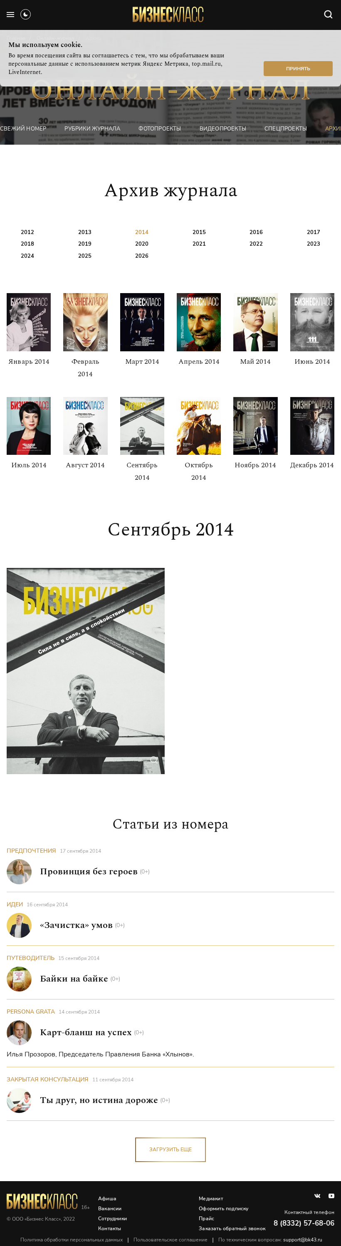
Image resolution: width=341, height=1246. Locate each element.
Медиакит (211, 1198)
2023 (313, 244)
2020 (141, 244)
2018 (27, 244)
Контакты (109, 1228)
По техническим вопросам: (270, 1239)
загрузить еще (170, 1149)
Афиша (107, 1198)
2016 (256, 232)
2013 (84, 232)
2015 (199, 232)
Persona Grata (31, 1012)
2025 (84, 256)
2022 (256, 244)
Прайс (206, 1218)
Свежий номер (23, 129)
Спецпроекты (285, 129)
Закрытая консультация (48, 1079)
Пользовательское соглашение (170, 1239)
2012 (27, 232)
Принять (298, 68)
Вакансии (110, 1208)
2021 (199, 244)
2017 (313, 232)
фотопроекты (159, 129)
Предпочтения (31, 851)
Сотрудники (112, 1218)
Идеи (15, 904)
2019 (84, 244)
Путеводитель (30, 958)
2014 (141, 232)
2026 (141, 256)
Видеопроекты (223, 129)
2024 (27, 256)
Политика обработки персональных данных (71, 1239)
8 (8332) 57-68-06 (304, 1223)
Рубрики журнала (92, 129)
